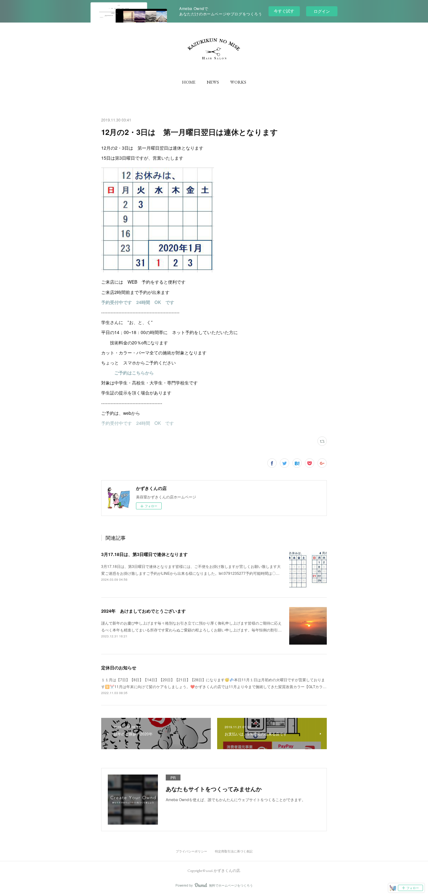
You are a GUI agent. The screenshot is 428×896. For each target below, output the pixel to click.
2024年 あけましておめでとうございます (143, 611)
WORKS (238, 82)
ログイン (322, 11)
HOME (189, 82)
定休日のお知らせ (118, 667)
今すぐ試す (284, 11)
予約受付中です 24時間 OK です (137, 423)
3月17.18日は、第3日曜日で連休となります (144, 554)
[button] (189, 82)
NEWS (213, 82)
